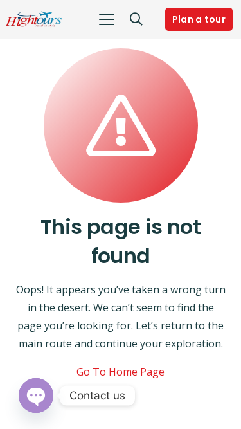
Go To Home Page (120, 372)
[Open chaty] (36, 395)
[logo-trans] (34, 19)
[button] (107, 19)
